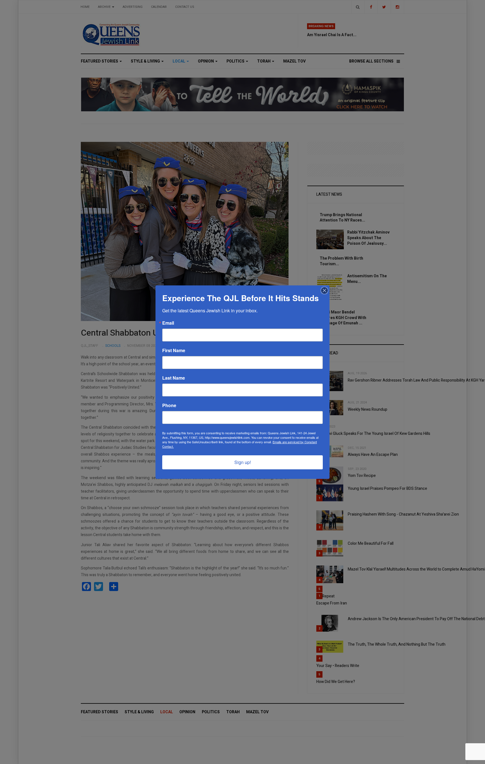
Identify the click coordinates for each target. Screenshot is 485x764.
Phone (169, 405)
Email (168, 323)
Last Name (173, 378)
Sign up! (242, 462)
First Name (173, 350)
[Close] (324, 290)
